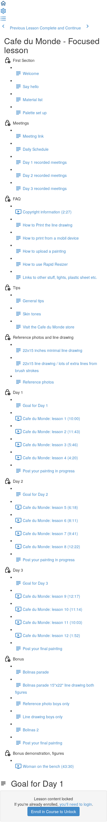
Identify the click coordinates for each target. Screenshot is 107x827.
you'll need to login (76, 804)
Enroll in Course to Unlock (53, 811)
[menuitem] (3, 12)
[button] (3, 5)
